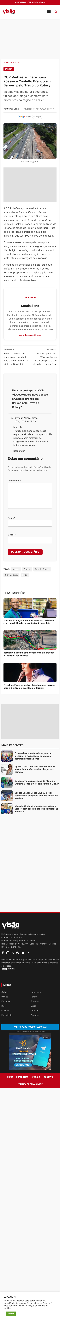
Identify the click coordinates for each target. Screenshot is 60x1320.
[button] (56, 12)
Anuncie (35, 1015)
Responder (19, 450)
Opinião (5, 1010)
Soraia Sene (13, 109)
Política (4, 996)
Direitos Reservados (10, 959)
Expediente (6, 1015)
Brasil (3, 1006)
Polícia (34, 996)
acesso (16, 569)
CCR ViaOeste (11, 575)
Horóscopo (36, 992)
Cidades (5, 992)
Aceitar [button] (11, 1313)
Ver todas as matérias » (30, 335)
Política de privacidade (30, 1084)
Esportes (5, 1001)
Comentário (14, 480)
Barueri (15, 63)
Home (6, 63)
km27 (24, 575)
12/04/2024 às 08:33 (24, 421)
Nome (11, 518)
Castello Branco (42, 569)
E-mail (12, 535)
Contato (35, 1010)
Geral (33, 1006)
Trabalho (35, 1001)
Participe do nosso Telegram (30, 1027)
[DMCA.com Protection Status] (30, 968)
